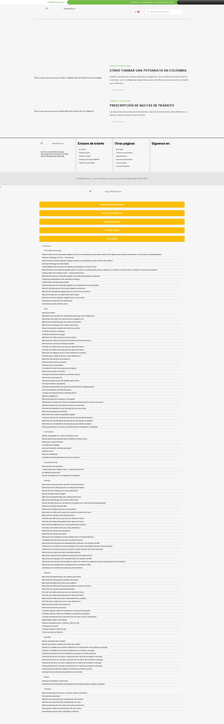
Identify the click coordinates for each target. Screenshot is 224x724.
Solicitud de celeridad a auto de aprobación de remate (64, 408)
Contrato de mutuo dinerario (53, 331)
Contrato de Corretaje (50, 445)
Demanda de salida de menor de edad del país (61, 552)
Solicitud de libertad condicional (55, 681)
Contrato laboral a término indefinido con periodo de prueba (66, 611)
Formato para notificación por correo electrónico (61, 356)
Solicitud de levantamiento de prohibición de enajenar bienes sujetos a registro (73, 684)
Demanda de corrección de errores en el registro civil (63, 319)
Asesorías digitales (123, 166)
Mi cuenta (82, 149)
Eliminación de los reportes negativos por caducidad (63, 297)
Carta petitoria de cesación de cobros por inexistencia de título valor (69, 267)
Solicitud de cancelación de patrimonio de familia (62, 672)
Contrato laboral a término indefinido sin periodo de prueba (65, 614)
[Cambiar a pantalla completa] (3, 719)
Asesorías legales (161, 2)
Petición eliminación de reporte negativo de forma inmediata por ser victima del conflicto (77, 261)
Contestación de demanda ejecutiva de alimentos (62, 568)
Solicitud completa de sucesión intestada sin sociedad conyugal (68, 650)
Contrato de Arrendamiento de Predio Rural (59, 393)
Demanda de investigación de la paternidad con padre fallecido (68, 537)
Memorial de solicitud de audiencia (56, 359)
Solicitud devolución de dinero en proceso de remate (63, 405)
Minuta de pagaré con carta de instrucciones (60, 436)
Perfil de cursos (84, 153)
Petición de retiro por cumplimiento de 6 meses (60, 295)
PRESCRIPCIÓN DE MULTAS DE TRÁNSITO (142, 105)
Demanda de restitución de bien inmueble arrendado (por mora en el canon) (72, 402)
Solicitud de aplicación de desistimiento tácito (60, 381)
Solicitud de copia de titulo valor (55, 304)
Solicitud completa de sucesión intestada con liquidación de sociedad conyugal (74, 647)
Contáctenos (134, 2)
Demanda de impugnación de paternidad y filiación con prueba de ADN (71, 543)
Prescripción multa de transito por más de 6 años (61, 708)
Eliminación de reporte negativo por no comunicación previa (66, 291)
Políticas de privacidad (87, 163)
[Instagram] (185, 2)
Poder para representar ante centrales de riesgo (61, 279)
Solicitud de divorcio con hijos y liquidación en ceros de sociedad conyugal (72, 660)
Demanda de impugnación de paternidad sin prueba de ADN (66, 565)
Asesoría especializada (124, 159)
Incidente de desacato (51, 472)
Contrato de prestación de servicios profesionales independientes (68, 387)
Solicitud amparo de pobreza (53, 384)
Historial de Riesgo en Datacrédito (55, 264)
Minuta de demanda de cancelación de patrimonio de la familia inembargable (74, 503)
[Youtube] (188, 2)
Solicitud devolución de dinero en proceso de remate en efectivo (67, 417)
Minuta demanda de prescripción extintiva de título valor (64, 439)
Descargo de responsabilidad (89, 159)
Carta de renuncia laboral (52, 632)
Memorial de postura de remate (54, 411)
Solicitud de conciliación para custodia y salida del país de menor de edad (72, 549)
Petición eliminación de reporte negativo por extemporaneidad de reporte (71, 276)
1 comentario (118, 122)
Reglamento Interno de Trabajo (54, 620)
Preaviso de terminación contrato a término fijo (60, 623)
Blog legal (119, 149)
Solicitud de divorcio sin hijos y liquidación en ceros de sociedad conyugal (72, 656)
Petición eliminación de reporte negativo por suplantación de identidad (70, 285)
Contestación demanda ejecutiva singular (59, 368)
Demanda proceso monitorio (53, 371)
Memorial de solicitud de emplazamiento (58, 343)
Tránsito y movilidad (120, 66)
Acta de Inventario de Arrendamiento (56, 390)
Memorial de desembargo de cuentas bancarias (61, 322)
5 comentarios (118, 90)
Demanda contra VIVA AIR (52, 442)
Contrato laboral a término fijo (54, 629)
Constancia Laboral (50, 626)
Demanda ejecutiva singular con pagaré (58, 399)
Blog (171, 2)
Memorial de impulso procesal (54, 362)
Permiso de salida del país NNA (54, 506)
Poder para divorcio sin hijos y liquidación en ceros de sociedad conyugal (71, 663)
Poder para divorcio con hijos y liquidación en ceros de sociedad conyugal (72, 666)
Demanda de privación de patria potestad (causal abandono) (67, 555)
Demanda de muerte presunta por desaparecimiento (63, 487)
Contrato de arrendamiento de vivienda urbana (61, 374)
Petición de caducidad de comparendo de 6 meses (62, 699)
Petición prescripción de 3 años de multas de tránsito (63, 705)
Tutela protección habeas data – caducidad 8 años (63, 273)
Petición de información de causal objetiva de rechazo (63, 288)
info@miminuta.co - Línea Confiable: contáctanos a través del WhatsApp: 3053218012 (112, 179)
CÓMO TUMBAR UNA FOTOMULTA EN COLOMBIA (148, 70)
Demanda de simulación (52, 377)
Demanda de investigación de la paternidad (60, 491)
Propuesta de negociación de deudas (57, 301)
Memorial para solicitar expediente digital (58, 414)
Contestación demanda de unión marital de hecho (62, 540)
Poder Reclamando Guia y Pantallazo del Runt (60, 711)
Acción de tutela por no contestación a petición (61, 475)
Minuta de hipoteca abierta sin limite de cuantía (61, 328)
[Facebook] (182, 2)
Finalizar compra (85, 156)
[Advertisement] (112, 38)
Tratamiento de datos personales (55, 282)
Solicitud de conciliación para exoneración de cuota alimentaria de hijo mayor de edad (77, 546)
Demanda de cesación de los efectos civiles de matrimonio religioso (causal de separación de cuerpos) (83, 561)
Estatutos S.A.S (48, 451)
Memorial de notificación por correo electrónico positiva (64, 353)
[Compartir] (5, 719)
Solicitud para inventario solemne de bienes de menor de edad (67, 669)
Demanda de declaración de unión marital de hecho (63, 484)
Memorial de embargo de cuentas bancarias (60, 325)
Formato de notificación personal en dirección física (63, 350)
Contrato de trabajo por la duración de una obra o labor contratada (69, 617)
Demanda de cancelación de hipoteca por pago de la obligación (68, 316)
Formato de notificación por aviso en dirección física (63, 347)
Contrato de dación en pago (53, 334)
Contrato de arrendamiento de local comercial (60, 457)
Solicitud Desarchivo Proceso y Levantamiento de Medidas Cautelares (70, 427)
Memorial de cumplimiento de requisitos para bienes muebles (66, 424)
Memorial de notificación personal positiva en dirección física (66, 340)
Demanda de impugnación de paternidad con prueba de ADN (67, 558)
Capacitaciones (147, 2)
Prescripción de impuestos (52, 466)
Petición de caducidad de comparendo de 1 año (61, 702)
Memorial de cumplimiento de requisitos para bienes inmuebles (67, 421)
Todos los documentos (124, 153)
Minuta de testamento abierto (53, 494)
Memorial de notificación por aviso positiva (59, 337)
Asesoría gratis (121, 163)
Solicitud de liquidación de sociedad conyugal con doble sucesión (69, 653)
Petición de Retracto (50, 396)
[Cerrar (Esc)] (8, 719)
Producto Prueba (48, 313)
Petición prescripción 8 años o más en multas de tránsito (64, 693)
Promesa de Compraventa (52, 365)
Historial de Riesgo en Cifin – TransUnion (58, 257)
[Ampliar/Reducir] (1, 719)
